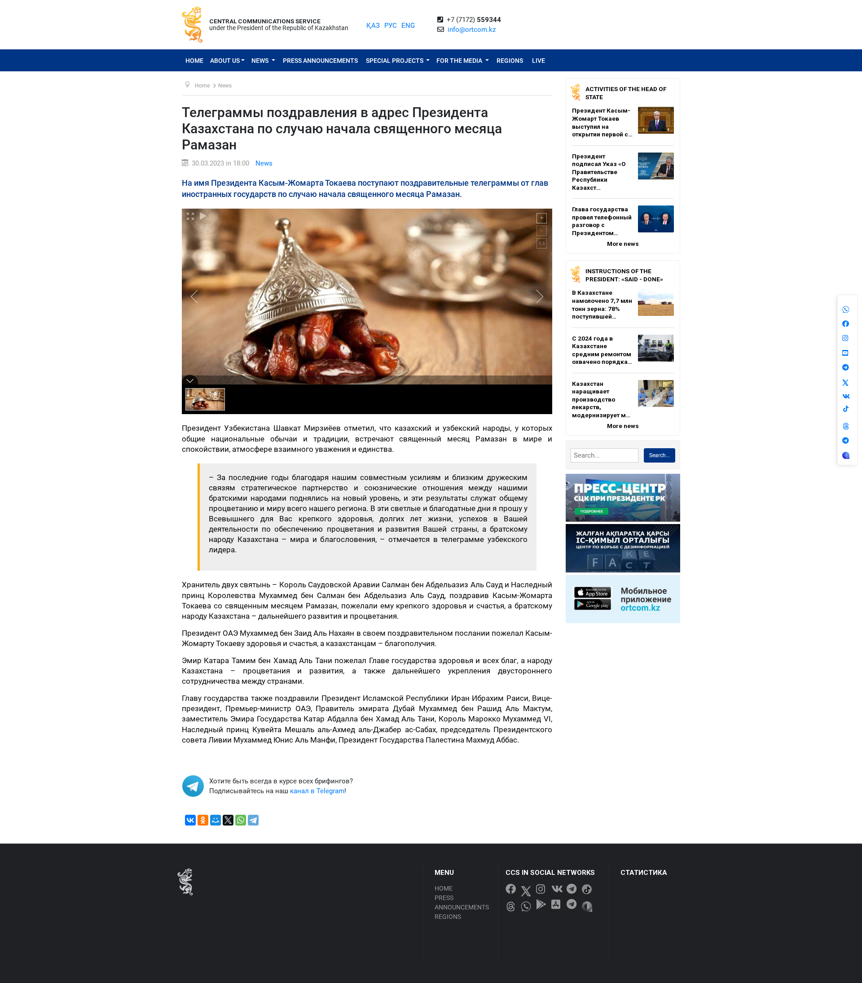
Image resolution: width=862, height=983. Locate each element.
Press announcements (320, 60)
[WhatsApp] (240, 820)
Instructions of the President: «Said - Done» (624, 275)
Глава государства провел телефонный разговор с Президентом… (602, 220)
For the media (460, 60)
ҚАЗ (373, 26)
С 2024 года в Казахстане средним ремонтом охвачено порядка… (602, 350)
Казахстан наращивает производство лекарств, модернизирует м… (601, 399)
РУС (390, 26)
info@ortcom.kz (472, 30)
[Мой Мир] (215, 820)
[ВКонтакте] (190, 820)
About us (225, 60)
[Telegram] (253, 820)
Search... (659, 455)
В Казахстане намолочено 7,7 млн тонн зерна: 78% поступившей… (602, 304)
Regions (510, 60)
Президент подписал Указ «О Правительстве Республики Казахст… (599, 172)
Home (194, 60)
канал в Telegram (317, 791)
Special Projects (395, 60)
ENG (408, 26)
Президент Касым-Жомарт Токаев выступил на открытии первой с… (602, 122)
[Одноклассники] (203, 820)
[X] (228, 820)
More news (623, 243)
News (260, 60)
